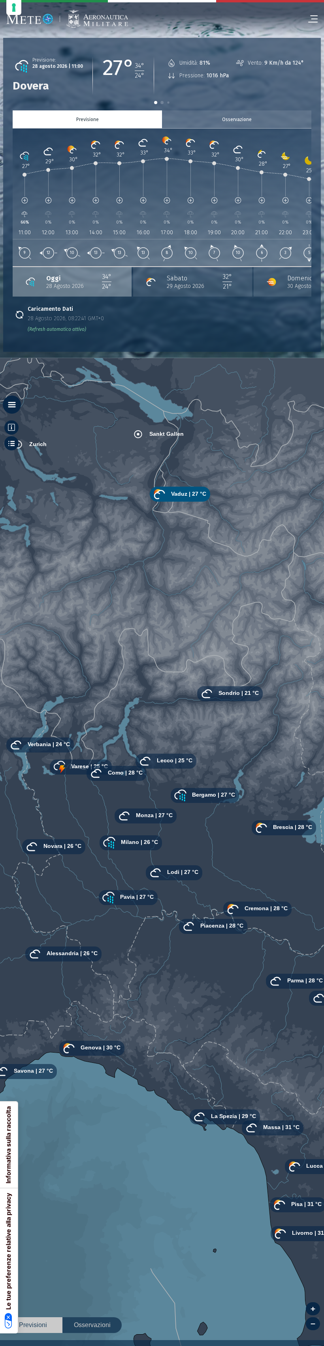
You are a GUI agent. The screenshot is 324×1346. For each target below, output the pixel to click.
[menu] (310, 19)
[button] (155, 102)
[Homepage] (29, 18)
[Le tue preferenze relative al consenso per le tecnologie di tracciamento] (13, 7)
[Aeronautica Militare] (97, 19)
